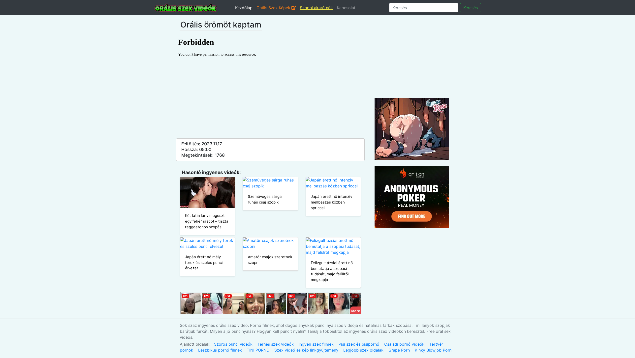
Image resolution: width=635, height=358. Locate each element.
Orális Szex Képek (273, 7)
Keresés (470, 7)
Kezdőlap (244, 7)
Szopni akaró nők (316, 7)
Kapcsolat (346, 7)
